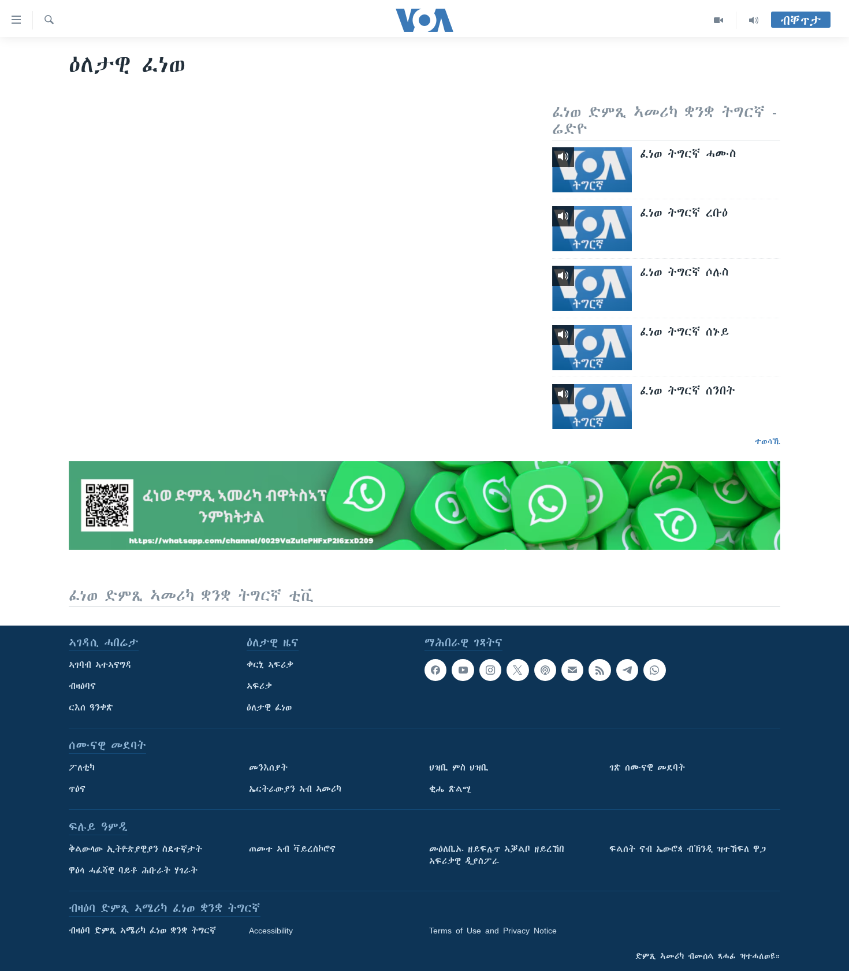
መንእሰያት (268, 767)
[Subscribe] (572, 670)
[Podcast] (545, 670)
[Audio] (753, 20)
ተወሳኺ (767, 441)
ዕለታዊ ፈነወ (269, 707)
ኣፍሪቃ (259, 686)
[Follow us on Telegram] (627, 670)
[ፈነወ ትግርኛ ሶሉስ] (592, 288)
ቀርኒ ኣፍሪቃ (270, 665)
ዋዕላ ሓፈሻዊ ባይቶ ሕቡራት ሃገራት (133, 870)
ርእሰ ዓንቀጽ (91, 707)
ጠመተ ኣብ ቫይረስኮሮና (292, 849)
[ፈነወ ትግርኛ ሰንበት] (592, 406)
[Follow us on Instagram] (490, 670)
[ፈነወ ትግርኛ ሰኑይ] (592, 347)
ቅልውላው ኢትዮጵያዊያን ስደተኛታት (135, 849)
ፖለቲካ (82, 767)
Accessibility (271, 930)
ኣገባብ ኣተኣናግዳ (100, 665)
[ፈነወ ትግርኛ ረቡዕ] (592, 228)
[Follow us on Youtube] (463, 670)
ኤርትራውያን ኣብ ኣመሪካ (295, 789)
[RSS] (599, 670)
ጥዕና (77, 789)
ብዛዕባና (82, 686)
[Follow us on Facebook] (435, 670)
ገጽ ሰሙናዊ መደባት (647, 767)
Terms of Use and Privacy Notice (493, 930)
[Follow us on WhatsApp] (654, 670)
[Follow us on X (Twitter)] (517, 670)
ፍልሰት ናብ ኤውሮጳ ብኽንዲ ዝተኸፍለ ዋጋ (687, 849)
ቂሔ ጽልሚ (450, 789)
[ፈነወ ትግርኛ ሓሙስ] (592, 169)
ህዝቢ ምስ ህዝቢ (459, 767)
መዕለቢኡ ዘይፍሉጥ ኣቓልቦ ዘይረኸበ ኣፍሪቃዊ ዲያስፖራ (496, 855)
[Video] (718, 20)
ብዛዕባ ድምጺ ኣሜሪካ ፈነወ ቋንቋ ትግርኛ (142, 930)
